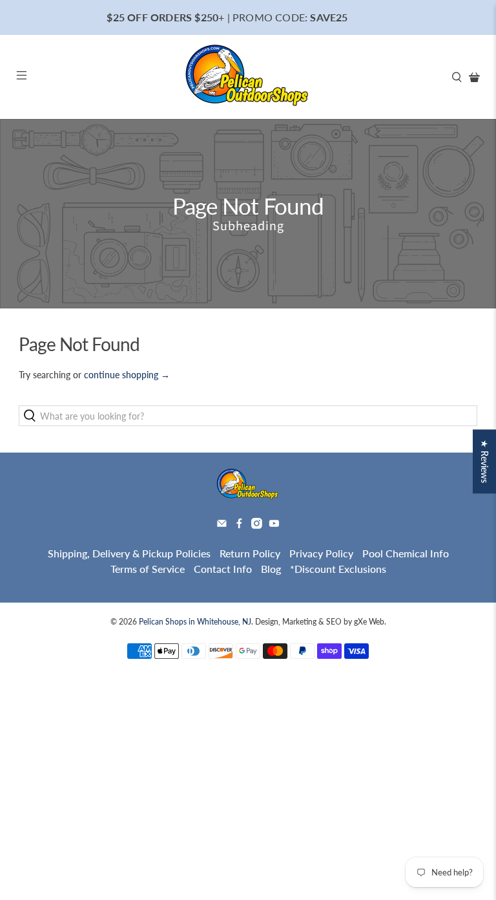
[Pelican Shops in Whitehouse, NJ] (248, 77)
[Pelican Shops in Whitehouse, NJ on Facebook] (239, 525)
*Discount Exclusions (338, 568)
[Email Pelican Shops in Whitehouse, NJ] (221, 525)
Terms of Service (147, 568)
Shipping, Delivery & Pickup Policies (129, 553)
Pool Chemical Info (405, 553)
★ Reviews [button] (484, 461)
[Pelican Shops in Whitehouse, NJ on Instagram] (256, 525)
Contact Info (223, 568)
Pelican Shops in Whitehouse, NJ (195, 621)
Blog (271, 568)
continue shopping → (127, 374)
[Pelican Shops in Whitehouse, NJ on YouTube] (274, 525)
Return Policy (250, 553)
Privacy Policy (321, 553)
